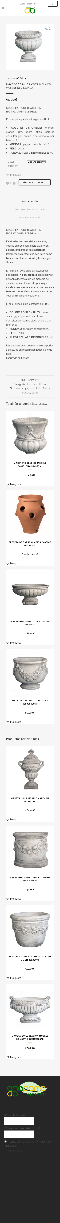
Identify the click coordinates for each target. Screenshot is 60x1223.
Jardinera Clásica (16, 78)
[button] (48, 29)
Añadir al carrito (35, 182)
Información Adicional (30, 209)
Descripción (30, 201)
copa (25, 388)
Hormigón (35, 388)
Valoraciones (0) (30, 217)
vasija (35, 392)
